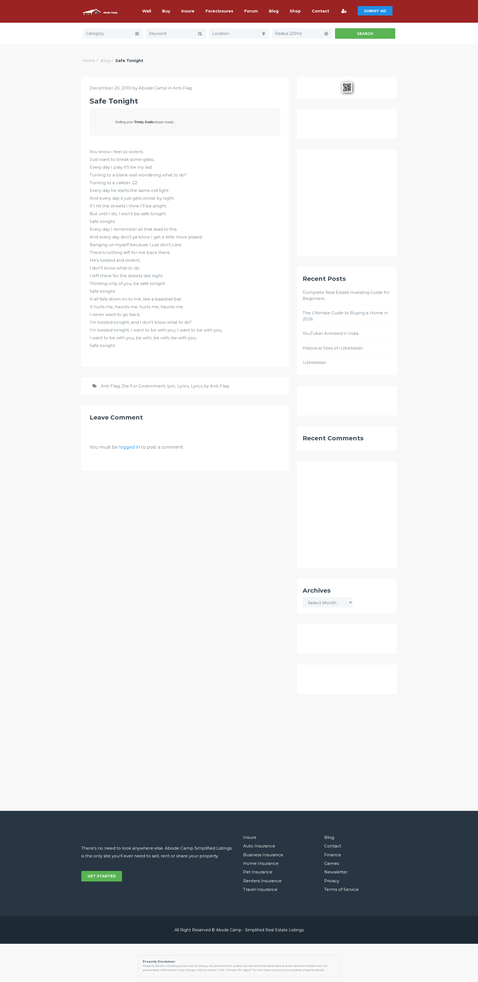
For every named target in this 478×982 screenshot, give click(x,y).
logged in (129, 447)
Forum (251, 11)
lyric (171, 386)
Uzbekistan (314, 362)
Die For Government (143, 386)
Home (89, 60)
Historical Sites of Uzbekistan (333, 348)
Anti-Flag (182, 88)
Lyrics (183, 386)
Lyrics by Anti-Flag (210, 386)
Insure (187, 11)
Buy (166, 11)
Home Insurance (261, 863)
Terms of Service (341, 889)
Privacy (331, 880)
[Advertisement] (347, 205)
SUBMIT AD (375, 11)
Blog (274, 11)
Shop (295, 11)
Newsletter (336, 872)
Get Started (101, 876)
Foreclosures (219, 11)
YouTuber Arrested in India (330, 333)
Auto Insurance (259, 846)
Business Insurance (263, 854)
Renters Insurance (262, 880)
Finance (332, 854)
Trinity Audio (144, 122)
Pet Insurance (257, 872)
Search (365, 33)
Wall (146, 11)
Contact (320, 11)
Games (331, 863)
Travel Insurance (260, 889)
